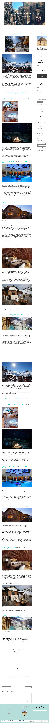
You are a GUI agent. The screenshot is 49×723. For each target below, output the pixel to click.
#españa (38, 133)
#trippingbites (43, 150)
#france (43, 135)
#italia (43, 140)
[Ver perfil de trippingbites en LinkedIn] (43, 111)
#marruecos (39, 143)
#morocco (39, 145)
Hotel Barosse (26, 202)
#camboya (39, 130)
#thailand (38, 150)
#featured (39, 135)
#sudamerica (39, 148)
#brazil (38, 128)
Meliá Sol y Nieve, (19, 466)
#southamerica (39, 147)
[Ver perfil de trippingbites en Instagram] (41, 111)
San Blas (38, 90)
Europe (13, 675)
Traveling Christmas (7, 687)
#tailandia (44, 148)
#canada (43, 130)
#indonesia (39, 140)
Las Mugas (25, 98)
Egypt (38, 87)
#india (42, 138)
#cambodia (42, 128)
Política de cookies (25, 721)
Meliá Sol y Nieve (19, 161)
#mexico (43, 143)
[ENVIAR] (46, 65)
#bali (41, 126)
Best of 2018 (28, 687)
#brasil (44, 126)
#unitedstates (39, 152)
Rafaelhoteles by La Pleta (21, 245)
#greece (38, 138)
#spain (44, 147)
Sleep (16, 675)
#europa (42, 133)
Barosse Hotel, (23, 506)
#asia (38, 126)
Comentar (28, 701)
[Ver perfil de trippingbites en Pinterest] (42, 111)
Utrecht (38, 93)
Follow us (42, 96)
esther (20, 675)
